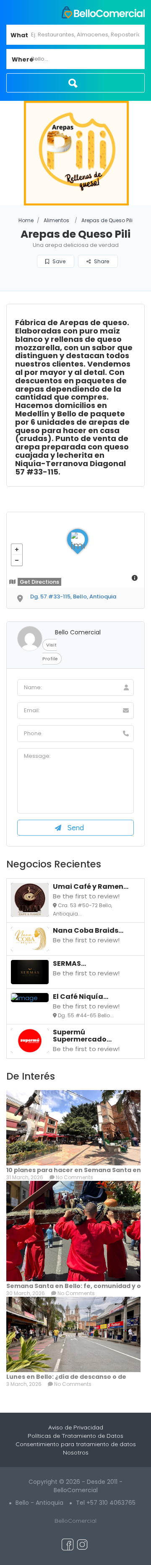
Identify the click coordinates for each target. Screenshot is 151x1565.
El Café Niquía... (80, 996)
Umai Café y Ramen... (90, 886)
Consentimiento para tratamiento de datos (76, 1444)
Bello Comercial (78, 632)
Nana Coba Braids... (88, 930)
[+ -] (75, 550)
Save (58, 261)
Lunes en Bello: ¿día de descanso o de (66, 1377)
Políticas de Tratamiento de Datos (75, 1435)
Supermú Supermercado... (82, 1035)
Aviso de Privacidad (75, 1427)
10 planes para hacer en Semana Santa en (73, 1170)
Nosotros (76, 1452)
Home (26, 220)
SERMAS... (69, 963)
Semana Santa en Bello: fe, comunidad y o (73, 1286)
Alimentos (56, 220)
